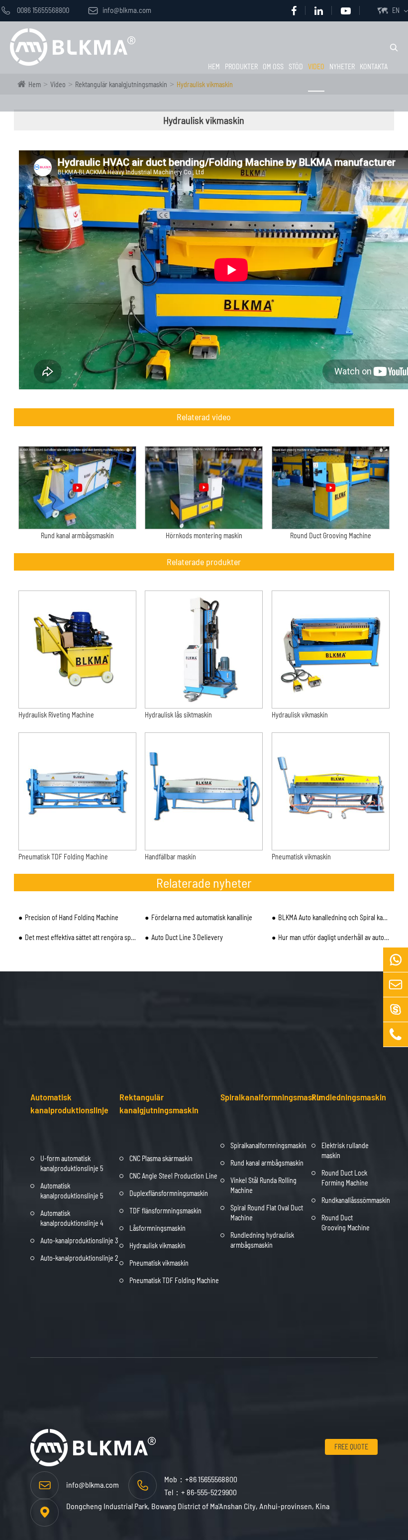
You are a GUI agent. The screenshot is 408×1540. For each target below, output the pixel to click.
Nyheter (342, 66)
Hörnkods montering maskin (204, 536)
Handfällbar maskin (170, 856)
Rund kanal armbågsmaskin (77, 536)
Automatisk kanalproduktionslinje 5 (71, 1191)
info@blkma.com (119, 9)
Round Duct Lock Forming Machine (344, 1178)
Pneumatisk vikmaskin (301, 856)
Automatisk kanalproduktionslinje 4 (71, 1218)
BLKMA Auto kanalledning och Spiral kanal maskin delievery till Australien (334, 917)
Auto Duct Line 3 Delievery (187, 937)
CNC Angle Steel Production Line (173, 1176)
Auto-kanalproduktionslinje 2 (79, 1258)
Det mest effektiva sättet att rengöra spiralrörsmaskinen (80, 937)
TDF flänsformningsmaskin (165, 1210)
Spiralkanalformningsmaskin (271, 1096)
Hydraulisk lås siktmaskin (178, 715)
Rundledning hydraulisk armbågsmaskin (262, 1240)
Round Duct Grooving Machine (330, 536)
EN (396, 10)
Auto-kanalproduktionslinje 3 (79, 1240)
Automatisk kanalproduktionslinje (69, 1103)
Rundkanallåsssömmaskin (355, 1200)
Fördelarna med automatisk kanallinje (201, 917)
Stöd (296, 66)
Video (316, 66)
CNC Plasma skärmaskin (161, 1158)
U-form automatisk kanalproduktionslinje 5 (71, 1163)
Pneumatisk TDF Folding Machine (63, 856)
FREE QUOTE (351, 1446)
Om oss (273, 66)
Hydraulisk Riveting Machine (56, 715)
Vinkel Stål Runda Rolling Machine (263, 1185)
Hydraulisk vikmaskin (300, 715)
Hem (214, 66)
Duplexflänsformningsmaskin (168, 1193)
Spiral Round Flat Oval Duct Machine (266, 1212)
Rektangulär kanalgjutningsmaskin (159, 1103)
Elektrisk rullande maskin (345, 1150)
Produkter (241, 66)
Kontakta (374, 66)
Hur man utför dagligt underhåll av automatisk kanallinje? (334, 937)
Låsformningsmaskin (157, 1228)
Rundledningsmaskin (348, 1096)
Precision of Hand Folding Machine (71, 917)
